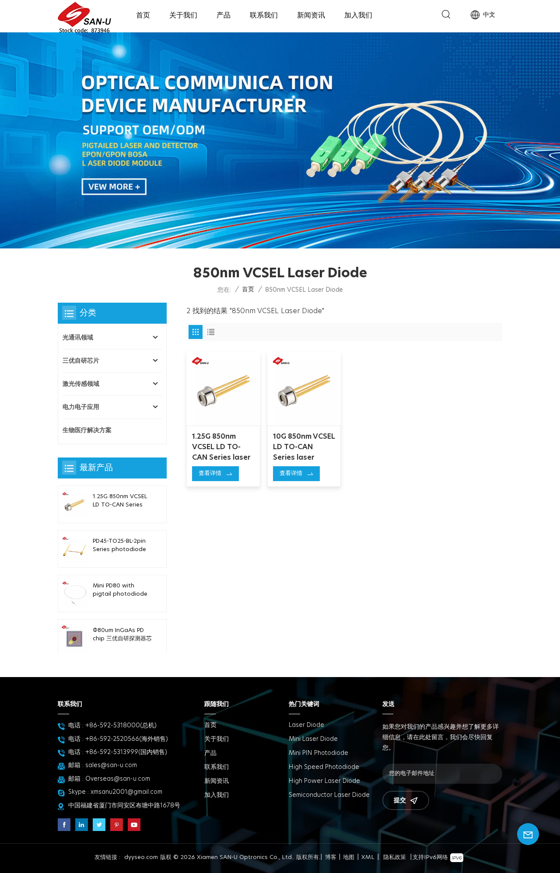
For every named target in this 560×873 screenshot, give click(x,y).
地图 (348, 857)
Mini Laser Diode (313, 739)
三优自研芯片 (81, 361)
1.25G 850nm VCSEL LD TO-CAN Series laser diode (221, 448)
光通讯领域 (78, 338)
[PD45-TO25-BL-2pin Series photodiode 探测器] (74, 549)
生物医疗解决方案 (87, 430)
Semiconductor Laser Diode (329, 795)
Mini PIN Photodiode (318, 753)
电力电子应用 (81, 407)
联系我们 (264, 15)
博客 (330, 857)
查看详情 (210, 473)
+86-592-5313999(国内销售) (126, 752)
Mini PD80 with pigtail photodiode (120, 590)
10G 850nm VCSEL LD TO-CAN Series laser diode (304, 448)
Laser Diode (306, 725)
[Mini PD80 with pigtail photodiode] (74, 594)
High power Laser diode (324, 781)
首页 (143, 15)
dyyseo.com (141, 857)
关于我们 (183, 15)
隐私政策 (394, 857)
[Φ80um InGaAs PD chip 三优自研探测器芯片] (74, 638)
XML (367, 857)
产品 (224, 15)
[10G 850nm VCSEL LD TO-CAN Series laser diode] (304, 389)
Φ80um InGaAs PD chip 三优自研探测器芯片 (122, 635)
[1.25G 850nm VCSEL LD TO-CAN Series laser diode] (223, 389)
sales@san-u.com (111, 765)
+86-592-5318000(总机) (121, 726)
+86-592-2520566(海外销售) (126, 739)
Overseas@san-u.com (117, 779)
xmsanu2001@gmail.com (126, 792)
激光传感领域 (81, 384)
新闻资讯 (311, 15)
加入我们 (358, 15)
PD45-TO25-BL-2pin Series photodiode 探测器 (119, 546)
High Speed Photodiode (324, 767)
